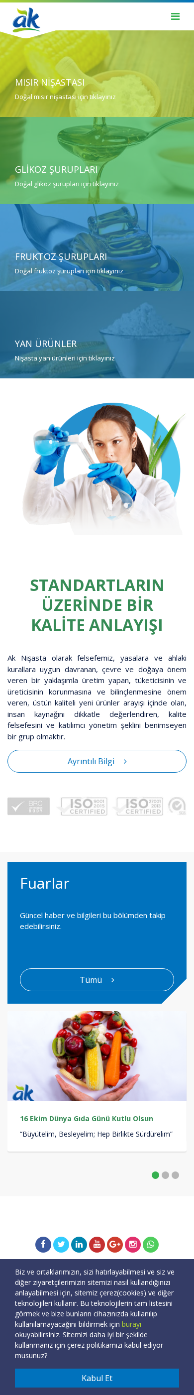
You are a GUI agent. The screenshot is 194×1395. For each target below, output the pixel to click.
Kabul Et (97, 1378)
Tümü (92, 979)
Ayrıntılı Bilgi (92, 761)
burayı (131, 1324)
